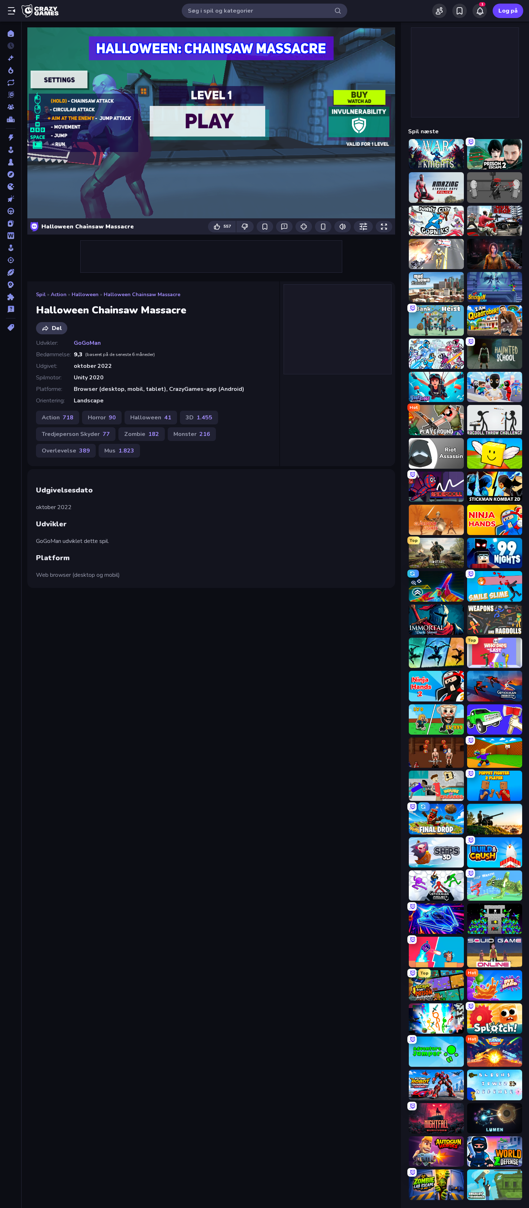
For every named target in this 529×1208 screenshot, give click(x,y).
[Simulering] (10, 248)
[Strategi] (10, 284)
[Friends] (439, 11)
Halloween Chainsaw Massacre (142, 294)
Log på (507, 11)
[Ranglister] (10, 119)
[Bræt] (10, 162)
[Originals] (10, 95)
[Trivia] (10, 309)
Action (59, 294)
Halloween (85, 294)
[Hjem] (10, 33)
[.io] (10, 186)
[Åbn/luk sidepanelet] (11, 10)
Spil (41, 294)
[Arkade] (10, 150)
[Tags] (10, 327)
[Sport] (10, 272)
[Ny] (10, 58)
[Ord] (10, 235)
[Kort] (10, 223)
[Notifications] (480, 11)
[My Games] (459, 11)
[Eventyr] (10, 174)
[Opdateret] (10, 82)
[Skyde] (10, 260)
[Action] (10, 138)
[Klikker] (10, 199)
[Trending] (10, 70)
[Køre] (10, 211)
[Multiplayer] (10, 107)
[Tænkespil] (10, 297)
